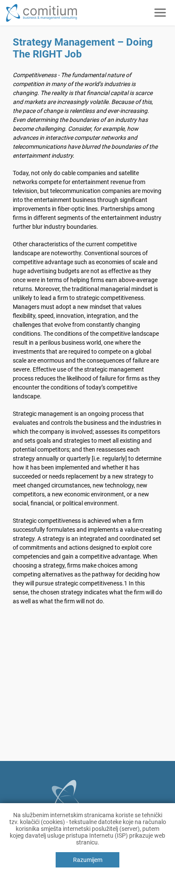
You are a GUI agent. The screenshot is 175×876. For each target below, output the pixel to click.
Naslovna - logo (77, 15)
